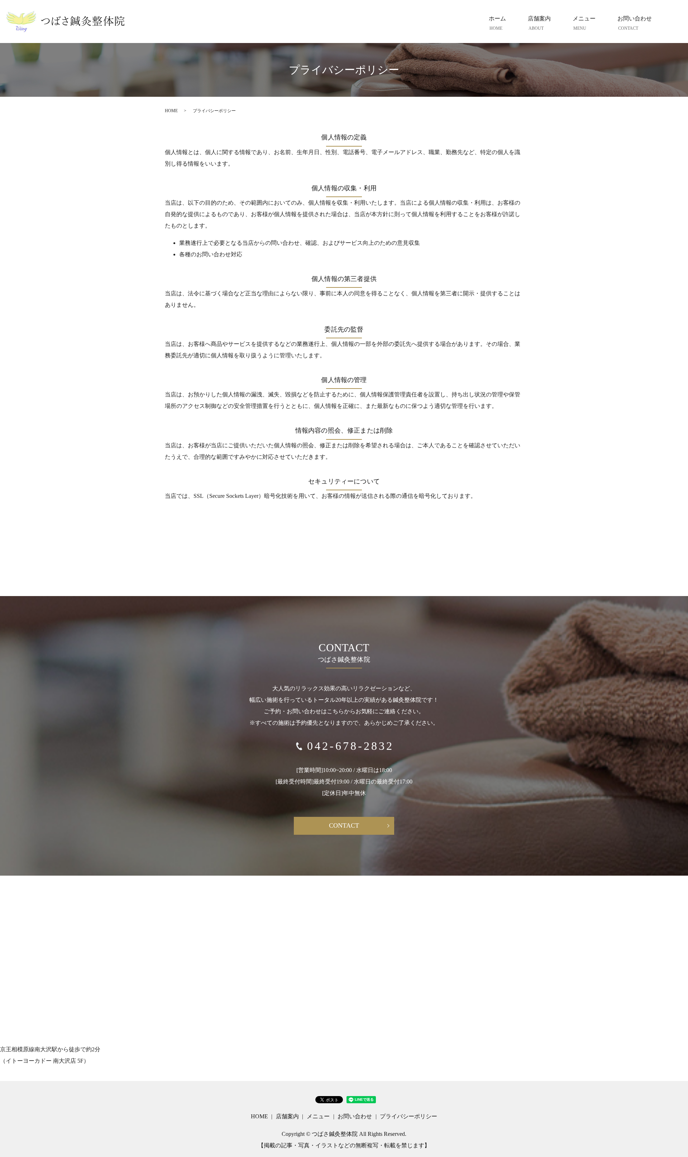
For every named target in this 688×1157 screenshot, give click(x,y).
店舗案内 (539, 23)
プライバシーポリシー (408, 1116)
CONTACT (344, 825)
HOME (171, 110)
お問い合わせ (634, 23)
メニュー (584, 23)
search (673, 23)
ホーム (497, 23)
